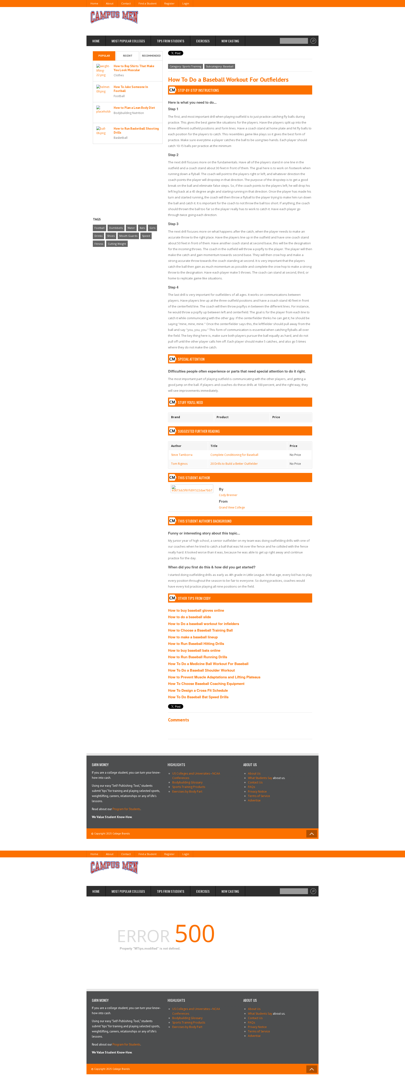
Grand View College (232, 507)
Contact (126, 3)
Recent (127, 55)
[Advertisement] (227, 21)
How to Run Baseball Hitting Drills (196, 643)
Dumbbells (116, 228)
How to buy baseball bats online (194, 650)
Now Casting (230, 40)
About (109, 3)
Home (94, 3)
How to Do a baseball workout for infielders (203, 623)
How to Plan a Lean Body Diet (134, 108)
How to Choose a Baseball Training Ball (200, 630)
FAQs (251, 787)
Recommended (151, 55)
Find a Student (148, 3)
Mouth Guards (128, 236)
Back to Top (311, 833)
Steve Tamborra (181, 455)
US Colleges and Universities (191, 773)
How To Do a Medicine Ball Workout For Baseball (208, 663)
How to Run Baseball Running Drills (197, 656)
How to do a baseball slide (189, 616)
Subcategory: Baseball (219, 66)
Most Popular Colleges (128, 40)
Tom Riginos (179, 464)
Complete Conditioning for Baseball (234, 455)
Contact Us (255, 782)
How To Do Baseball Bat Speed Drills (198, 696)
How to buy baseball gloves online (196, 610)
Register (169, 3)
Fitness (98, 243)
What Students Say (260, 778)
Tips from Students (170, 40)
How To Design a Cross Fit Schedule (198, 690)
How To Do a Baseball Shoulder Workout (201, 670)
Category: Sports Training (185, 66)
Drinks (98, 236)
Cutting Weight (117, 243)
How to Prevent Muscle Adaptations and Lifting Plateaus (214, 677)
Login (185, 3)
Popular (104, 55)
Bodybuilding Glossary (187, 782)
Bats (142, 228)
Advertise (254, 800)
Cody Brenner (228, 495)
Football (99, 228)
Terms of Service (259, 796)
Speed (146, 236)
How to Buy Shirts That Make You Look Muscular (134, 68)
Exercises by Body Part (187, 791)
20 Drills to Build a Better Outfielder (234, 464)
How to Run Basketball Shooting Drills (136, 131)
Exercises (203, 40)
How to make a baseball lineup (193, 637)
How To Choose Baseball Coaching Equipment (206, 683)
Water (131, 228)
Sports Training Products (188, 787)
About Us (254, 773)
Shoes (111, 236)
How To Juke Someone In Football (131, 89)
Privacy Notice (257, 791)
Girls (152, 228)
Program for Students (126, 809)
